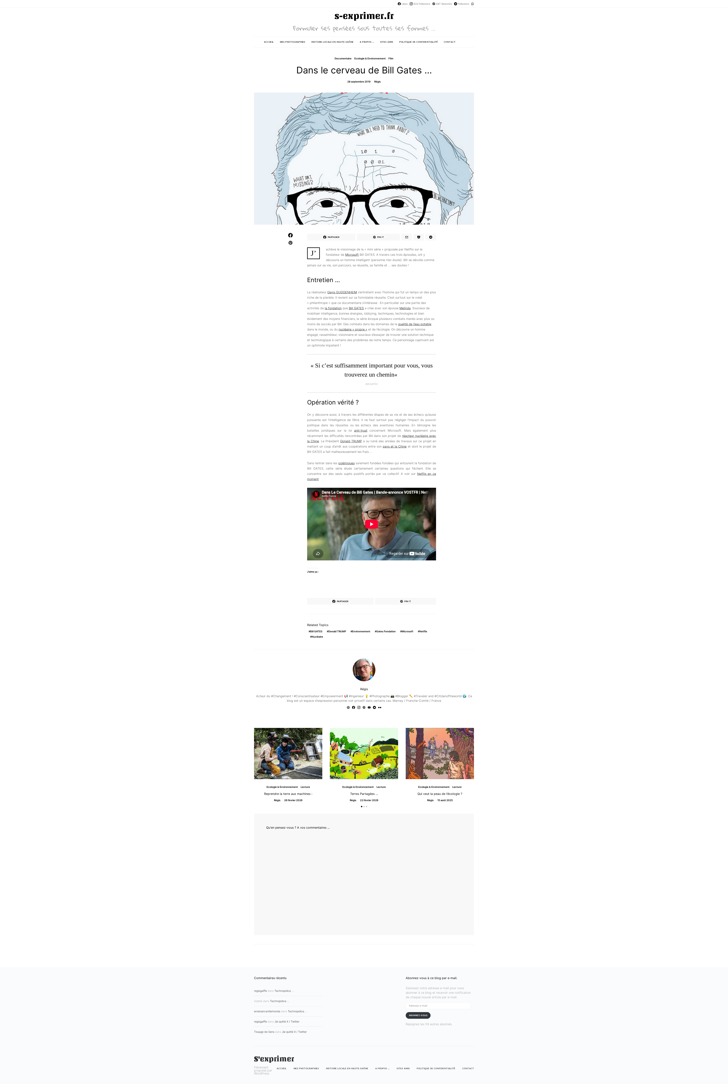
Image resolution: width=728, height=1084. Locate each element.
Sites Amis (386, 41)
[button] (361, 806)
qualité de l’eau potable (414, 324)
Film (390, 58)
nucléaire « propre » (353, 329)
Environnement (361, 631)
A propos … (367, 41)
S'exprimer (274, 1059)
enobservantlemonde (267, 1011)
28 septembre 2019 (358, 81)
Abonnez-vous (418, 1015)
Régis (377, 81)
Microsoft (352, 254)
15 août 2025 (445, 800)
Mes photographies (292, 41)
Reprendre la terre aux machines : (288, 794)
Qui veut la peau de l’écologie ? (439, 794)
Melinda (405, 308)
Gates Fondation (386, 631)
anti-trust (360, 430)
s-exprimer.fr (364, 15)
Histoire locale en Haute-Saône (332, 41)
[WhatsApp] (472, 3)
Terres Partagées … (364, 794)
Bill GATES (356, 308)
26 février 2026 (293, 800)
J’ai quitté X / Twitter (287, 1021)
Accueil (269, 41)
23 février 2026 (369, 800)
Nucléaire (317, 636)
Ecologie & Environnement (370, 58)
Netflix (423, 631)
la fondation (333, 308)
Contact (450, 41)
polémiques (346, 463)
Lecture (305, 786)
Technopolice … (284, 990)
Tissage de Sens (264, 1031)
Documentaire (343, 58)
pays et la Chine (394, 446)
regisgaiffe (260, 990)
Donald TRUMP (351, 441)
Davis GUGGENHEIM (342, 292)
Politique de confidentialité (418, 41)
